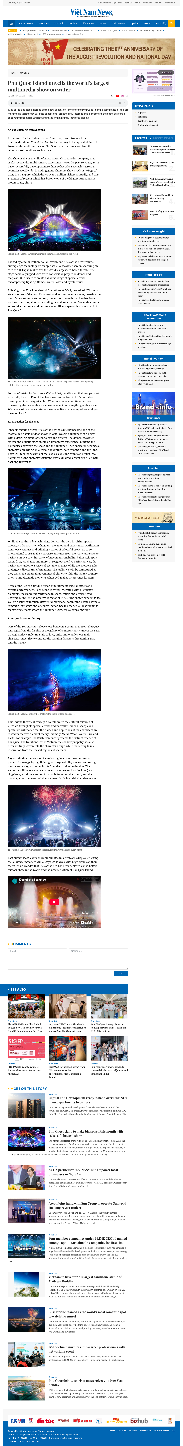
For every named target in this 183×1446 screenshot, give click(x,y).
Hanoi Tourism (128, 30)
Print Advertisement (147, 121)
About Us (158, 3)
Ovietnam (147, 3)
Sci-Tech (58, 23)
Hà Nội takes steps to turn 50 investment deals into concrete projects (152, 328)
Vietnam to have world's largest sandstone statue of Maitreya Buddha (85, 1279)
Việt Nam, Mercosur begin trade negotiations (162, 164)
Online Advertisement (148, 125)
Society (73, 23)
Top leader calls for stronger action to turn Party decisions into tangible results (155, 259)
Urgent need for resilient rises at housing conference (161, 198)
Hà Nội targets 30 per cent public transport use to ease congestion (152, 374)
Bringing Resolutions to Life (35, 30)
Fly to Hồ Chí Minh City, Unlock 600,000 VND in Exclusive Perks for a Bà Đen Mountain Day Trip (25, 1028)
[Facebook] (108, 96)
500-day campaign (52, 34)
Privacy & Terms (161, 1430)
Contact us (145, 1430)
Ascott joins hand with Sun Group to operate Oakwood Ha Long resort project (87, 1205)
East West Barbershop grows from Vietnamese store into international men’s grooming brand (67, 1072)
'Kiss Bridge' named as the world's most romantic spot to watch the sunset (87, 1314)
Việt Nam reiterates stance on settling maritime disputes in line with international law (155, 489)
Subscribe (142, 116)
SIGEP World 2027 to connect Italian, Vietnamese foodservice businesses (24, 1070)
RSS (173, 1430)
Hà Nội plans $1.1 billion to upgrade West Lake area (153, 302)
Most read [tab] (163, 138)
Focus (12, 30)
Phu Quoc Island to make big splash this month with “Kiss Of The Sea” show (86, 1133)
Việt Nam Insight (15, 34)
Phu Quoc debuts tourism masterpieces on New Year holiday (86, 1382)
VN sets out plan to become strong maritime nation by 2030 (153, 239)
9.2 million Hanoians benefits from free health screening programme (153, 283)
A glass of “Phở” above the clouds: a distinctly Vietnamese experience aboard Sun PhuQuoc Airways (67, 1028)
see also (18, 990)
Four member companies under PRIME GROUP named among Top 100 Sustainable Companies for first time (88, 1240)
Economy (44, 23)
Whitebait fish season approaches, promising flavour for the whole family (153, 536)
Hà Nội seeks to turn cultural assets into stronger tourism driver (153, 367)
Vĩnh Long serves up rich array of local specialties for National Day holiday (162, 181)
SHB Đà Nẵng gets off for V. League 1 (162, 213)
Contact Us (170, 3)
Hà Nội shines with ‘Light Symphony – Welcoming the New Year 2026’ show (154, 292)
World (147, 23)
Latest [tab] (141, 138)
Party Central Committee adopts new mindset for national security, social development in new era (155, 248)
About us (133, 1430)
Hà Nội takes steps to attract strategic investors (154, 345)
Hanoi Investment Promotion (84, 30)
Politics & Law (26, 23)
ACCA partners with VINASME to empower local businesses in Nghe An (83, 1172)
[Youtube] (117, 96)
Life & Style (88, 23)
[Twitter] (112, 96)
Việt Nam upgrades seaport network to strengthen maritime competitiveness (154, 478)
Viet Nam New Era (59, 30)
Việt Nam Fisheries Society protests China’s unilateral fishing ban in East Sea (154, 500)
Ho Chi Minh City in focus (151, 30)
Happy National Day (74, 34)
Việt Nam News (91, 13)
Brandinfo (24, 73)
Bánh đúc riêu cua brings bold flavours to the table (151, 556)
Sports (102, 23)
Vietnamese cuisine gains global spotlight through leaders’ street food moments (155, 547)
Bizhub (137, 3)
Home (13, 73)
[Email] (127, 96)
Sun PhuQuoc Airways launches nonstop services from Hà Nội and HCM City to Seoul (109, 1028)
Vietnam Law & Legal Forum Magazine (115, 3)
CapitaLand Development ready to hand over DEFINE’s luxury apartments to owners (88, 1100)
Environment (118, 23)
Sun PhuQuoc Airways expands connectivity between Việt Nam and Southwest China (109, 1070)
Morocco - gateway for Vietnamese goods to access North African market (162, 149)
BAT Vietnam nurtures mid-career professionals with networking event (87, 1349)
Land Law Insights (109, 30)
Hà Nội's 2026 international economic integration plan (155, 338)
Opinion (135, 23)
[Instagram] (122, 96)
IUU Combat (32, 34)
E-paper (142, 106)
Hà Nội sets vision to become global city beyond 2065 (153, 382)
